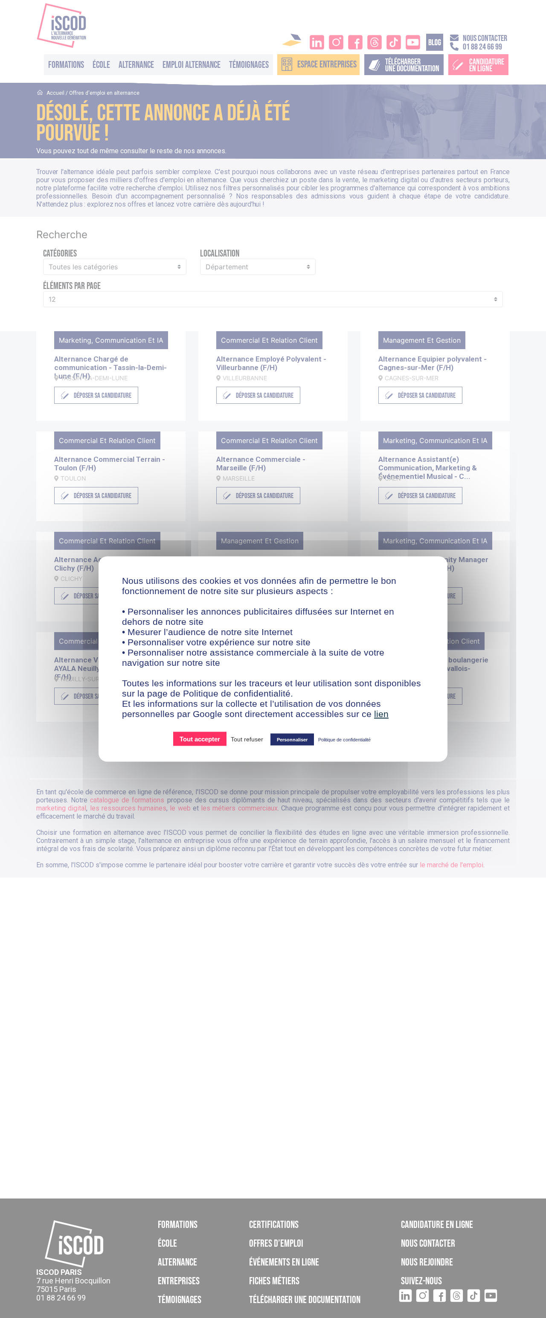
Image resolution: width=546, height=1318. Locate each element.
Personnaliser (292, 739)
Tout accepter (200, 739)
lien (381, 714)
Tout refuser (247, 739)
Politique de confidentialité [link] (344, 739)
